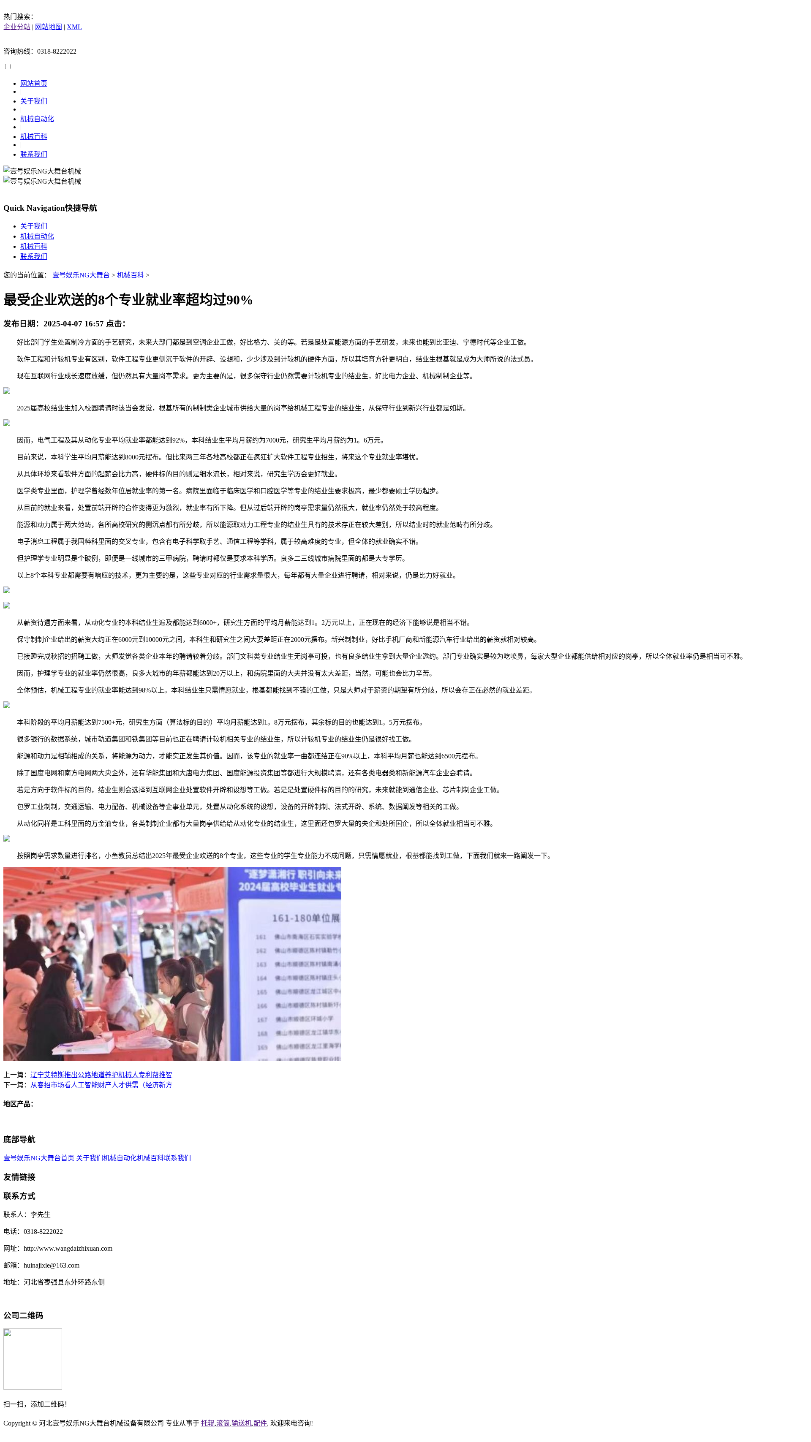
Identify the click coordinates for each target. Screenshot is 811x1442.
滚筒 (223, 1423)
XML (74, 26)
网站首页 (33, 83)
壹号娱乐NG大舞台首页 (38, 1158)
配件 (260, 1423)
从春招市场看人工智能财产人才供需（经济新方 (101, 1085)
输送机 (241, 1423)
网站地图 (48, 26)
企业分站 (16, 26)
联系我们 (33, 154)
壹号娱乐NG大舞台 (81, 275)
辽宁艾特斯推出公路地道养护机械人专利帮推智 (101, 1074)
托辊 (208, 1423)
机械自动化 (37, 118)
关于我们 (33, 101)
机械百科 (33, 136)
